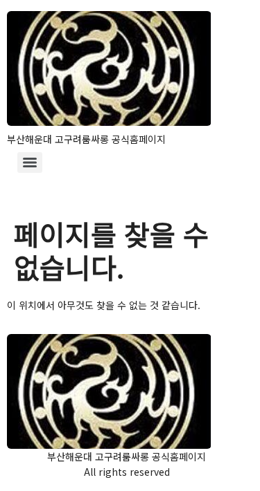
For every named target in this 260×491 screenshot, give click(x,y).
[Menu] (29, 162)
